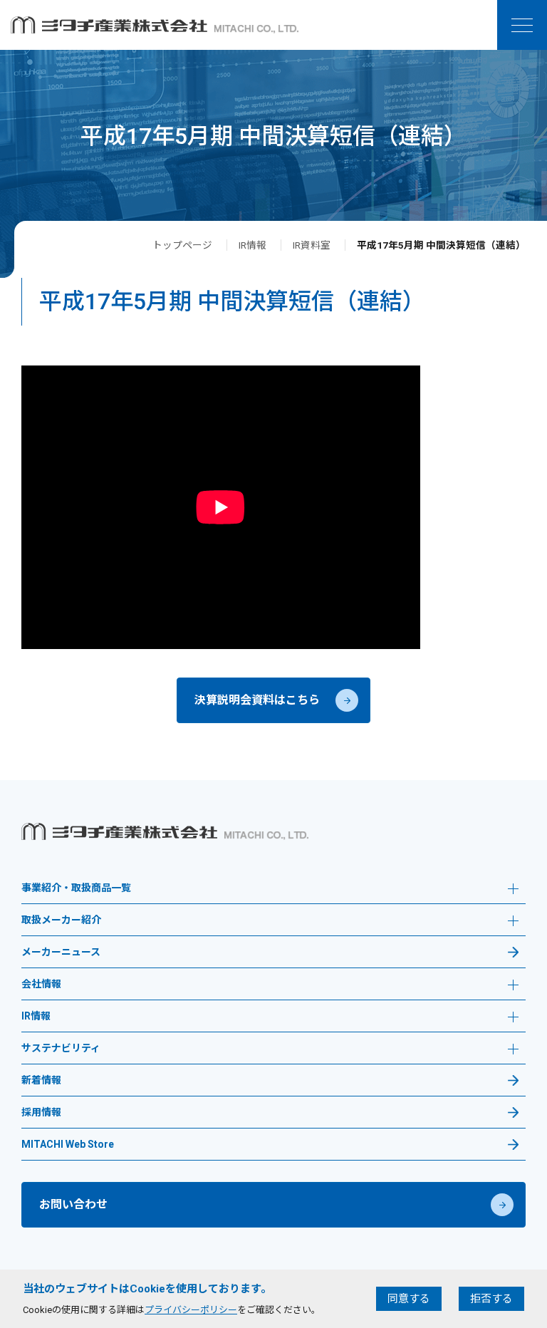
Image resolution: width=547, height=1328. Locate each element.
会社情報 (41, 984)
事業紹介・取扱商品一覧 (76, 888)
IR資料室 (311, 245)
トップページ (182, 245)
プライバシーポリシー (191, 1309)
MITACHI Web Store (67, 1144)
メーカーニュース (60, 952)
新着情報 (41, 1080)
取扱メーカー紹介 (61, 920)
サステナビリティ (60, 1048)
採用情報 (41, 1112)
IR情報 (252, 245)
